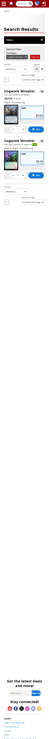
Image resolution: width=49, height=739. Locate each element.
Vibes (6, 735)
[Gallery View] (42, 69)
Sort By (7, 64)
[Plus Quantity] (23, 129)
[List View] (37, 69)
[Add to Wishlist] (42, 92)
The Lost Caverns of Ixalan (16, 94)
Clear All (35, 57)
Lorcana (7, 731)
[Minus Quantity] (13, 129)
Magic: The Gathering (14, 723)
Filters (9, 40)
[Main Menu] (4, 4)
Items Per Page (28, 75)
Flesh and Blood (11, 727)
